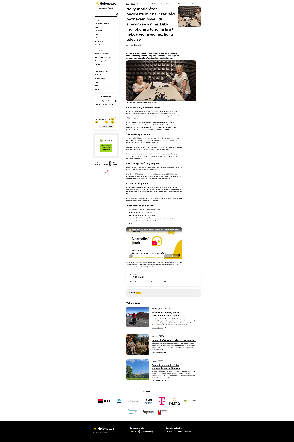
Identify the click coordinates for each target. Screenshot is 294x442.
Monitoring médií (100, 61)
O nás (96, 86)
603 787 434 (135, 431)
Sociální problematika (102, 24)
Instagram (114, 164)
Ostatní (97, 45)
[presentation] (137, 317)
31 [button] (96, 122)
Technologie (99, 41)
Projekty (97, 82)
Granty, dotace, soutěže (103, 57)
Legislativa (98, 31)
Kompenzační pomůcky (102, 71)
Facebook (97, 164)
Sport (96, 34)
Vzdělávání (98, 75)
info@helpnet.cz (147, 431)
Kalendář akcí (106, 97)
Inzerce (97, 68)
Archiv (97, 89)
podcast (138, 292)
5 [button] (112, 122)
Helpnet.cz (108, 3)
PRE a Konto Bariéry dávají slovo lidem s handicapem (165, 314)
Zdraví (97, 27)
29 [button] (112, 119)
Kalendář (98, 64)
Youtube (106, 164)
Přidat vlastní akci (107, 126)
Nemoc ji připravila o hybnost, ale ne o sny (174, 340)
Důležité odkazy (100, 78)
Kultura (97, 38)
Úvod (127, 3)
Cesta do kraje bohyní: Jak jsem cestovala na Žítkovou (166, 366)
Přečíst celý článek (157, 328)
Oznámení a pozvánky (102, 54)
